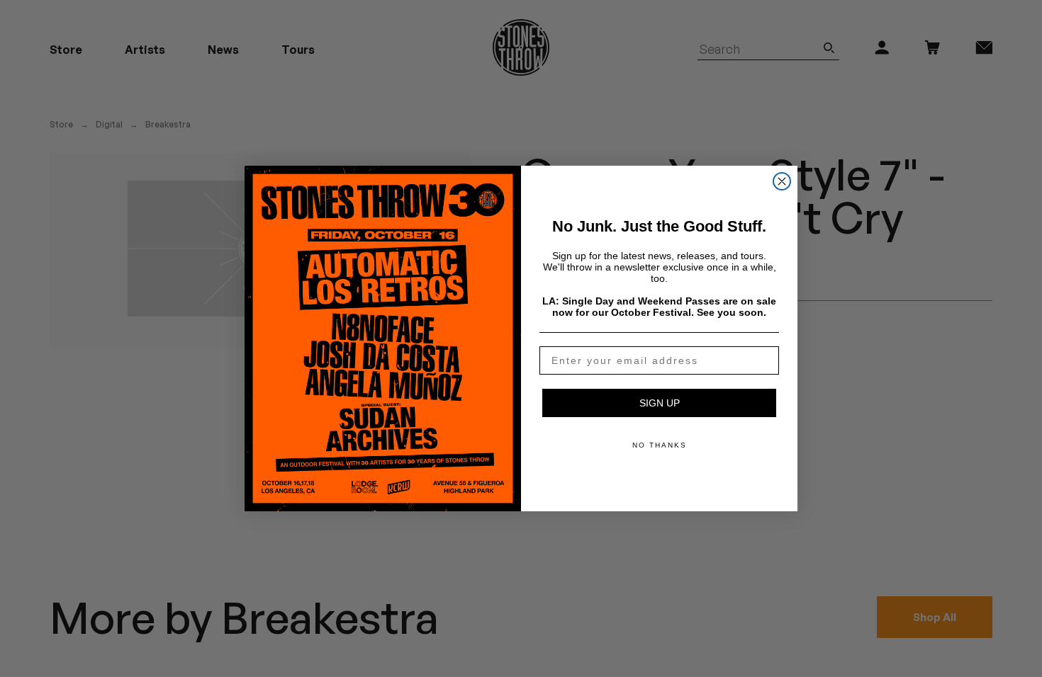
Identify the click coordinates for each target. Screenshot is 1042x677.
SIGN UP (659, 403)
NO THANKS (659, 445)
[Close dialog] (781, 181)
